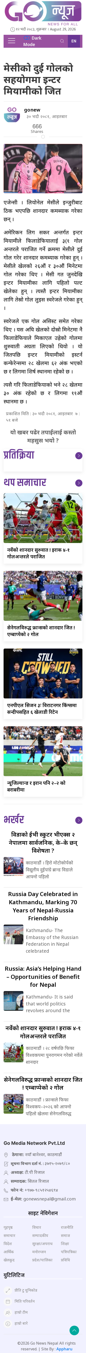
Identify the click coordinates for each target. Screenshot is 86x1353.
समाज (65, 1235)
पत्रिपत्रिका (69, 1251)
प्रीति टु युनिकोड (26, 1290)
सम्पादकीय (40, 1235)
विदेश (8, 1243)
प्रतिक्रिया (19, 455)
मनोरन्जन (39, 1251)
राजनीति (67, 1227)
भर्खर (14, 820)
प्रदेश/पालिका (42, 1260)
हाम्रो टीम (21, 1312)
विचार (36, 1227)
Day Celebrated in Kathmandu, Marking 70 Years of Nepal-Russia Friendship (43, 906)
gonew (32, 109)
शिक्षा (65, 1243)
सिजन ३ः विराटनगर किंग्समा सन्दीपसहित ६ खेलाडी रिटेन (42, 708)
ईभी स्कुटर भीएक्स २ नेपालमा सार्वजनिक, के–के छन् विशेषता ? (43, 842)
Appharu (64, 1349)
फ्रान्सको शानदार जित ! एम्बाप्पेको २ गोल (43, 1083)
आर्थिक (9, 1251)
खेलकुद (9, 1260)
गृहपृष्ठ (8, 1227)
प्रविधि (65, 1260)
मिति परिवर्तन (25, 1301)
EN (73, 41)
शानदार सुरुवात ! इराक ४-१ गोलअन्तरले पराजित (38, 553)
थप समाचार (25, 483)
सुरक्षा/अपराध (42, 1243)
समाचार (9, 1235)
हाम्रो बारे (21, 1323)
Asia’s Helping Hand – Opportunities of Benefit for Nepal (43, 976)
